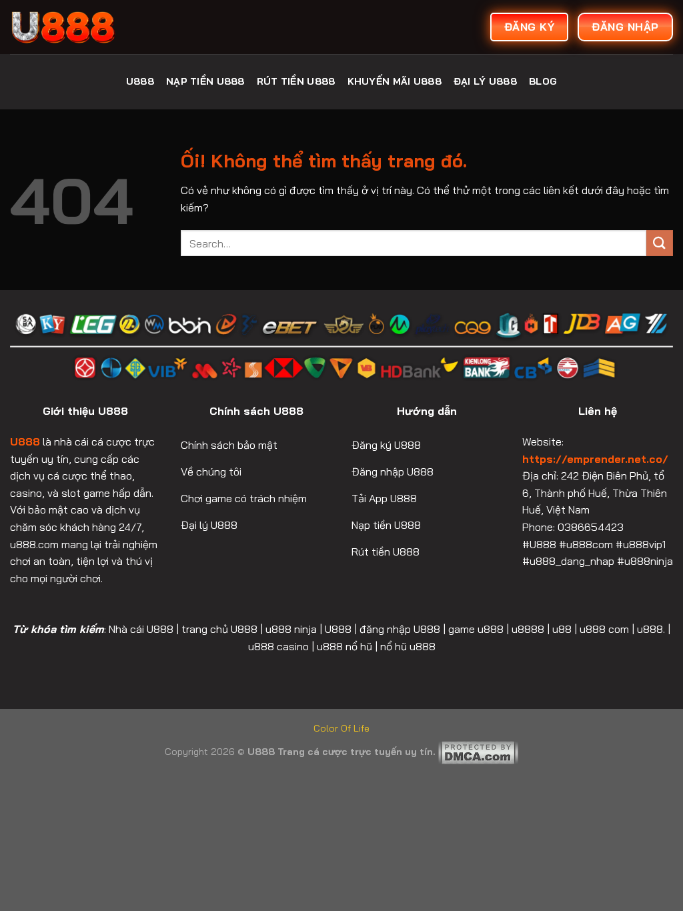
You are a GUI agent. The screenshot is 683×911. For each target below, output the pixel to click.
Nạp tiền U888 (205, 81)
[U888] (110, 27)
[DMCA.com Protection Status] (478, 752)
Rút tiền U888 (296, 81)
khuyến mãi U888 (395, 81)
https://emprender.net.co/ (595, 459)
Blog (543, 81)
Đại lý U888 (485, 81)
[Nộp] (659, 243)
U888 (140, 81)
